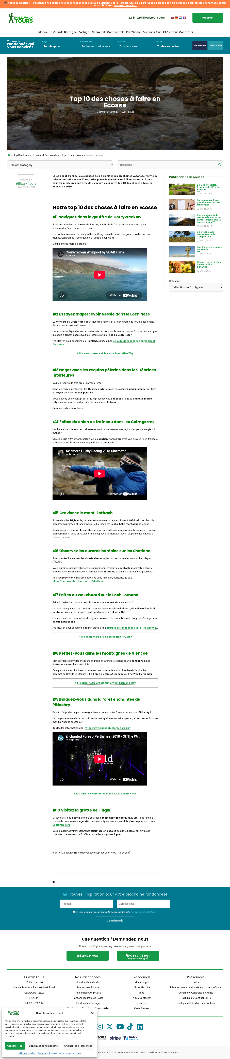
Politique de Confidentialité (143, 912)
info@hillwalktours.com (149, 17)
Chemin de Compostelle (108, 32)
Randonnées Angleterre (88, 992)
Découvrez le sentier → (125, 5)
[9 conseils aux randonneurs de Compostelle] (182, 240)
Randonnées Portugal (88, 1003)
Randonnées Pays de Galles (88, 997)
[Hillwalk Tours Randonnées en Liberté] (8, 155)
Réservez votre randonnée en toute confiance (196, 987)
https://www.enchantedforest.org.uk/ (107, 728)
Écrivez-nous (88, 956)
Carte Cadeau (142, 1008)
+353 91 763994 (139, 957)
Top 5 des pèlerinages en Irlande (209, 248)
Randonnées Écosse (88, 987)
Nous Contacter (182, 32)
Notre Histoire (142, 987)
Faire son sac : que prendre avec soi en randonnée (208, 202)
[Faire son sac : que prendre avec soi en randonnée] (182, 208)
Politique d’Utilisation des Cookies (196, 1003)
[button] (92, 1013)
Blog (141, 992)
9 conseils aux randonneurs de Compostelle (206, 234)
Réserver (208, 18)
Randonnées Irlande (88, 982)
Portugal (84, 32)
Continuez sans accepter (44, 1045)
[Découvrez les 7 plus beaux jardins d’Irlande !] (182, 270)
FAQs (166, 32)
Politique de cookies (27, 1053)
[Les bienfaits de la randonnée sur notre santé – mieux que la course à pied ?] (182, 223)
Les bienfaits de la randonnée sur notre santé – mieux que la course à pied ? (209, 218)
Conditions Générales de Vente (195, 992)
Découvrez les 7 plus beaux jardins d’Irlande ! (209, 264)
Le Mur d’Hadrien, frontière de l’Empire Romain (208, 187)
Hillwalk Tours (126, 112)
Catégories (175, 281)
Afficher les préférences (78, 1045)
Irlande (43, 32)
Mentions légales (73, 1053)
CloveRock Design (169, 1052)
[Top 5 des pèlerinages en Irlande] (182, 255)
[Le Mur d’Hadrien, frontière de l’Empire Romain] (182, 193)
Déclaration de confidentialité (51, 1053)
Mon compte (142, 982)
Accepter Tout (15, 1045)
